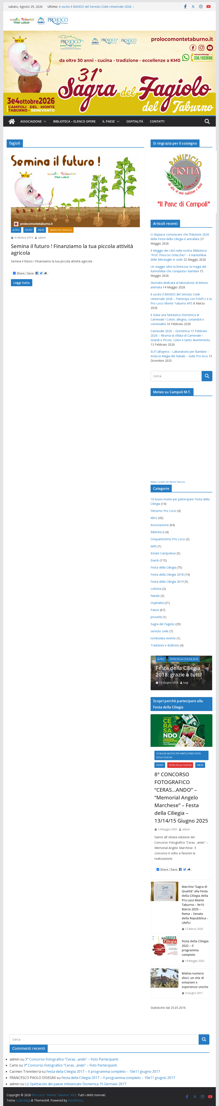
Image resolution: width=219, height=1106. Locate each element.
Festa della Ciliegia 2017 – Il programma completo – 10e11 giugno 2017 (103, 1071)
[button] (44, 121)
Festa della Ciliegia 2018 (167, 574)
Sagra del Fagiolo (61, 229)
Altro (16, 229)
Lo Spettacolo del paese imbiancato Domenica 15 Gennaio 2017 (75, 1084)
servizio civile (160, 631)
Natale (155, 596)
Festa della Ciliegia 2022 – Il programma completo (195, 948)
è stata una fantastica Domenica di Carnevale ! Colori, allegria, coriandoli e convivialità (177, 319)
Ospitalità (134, 121)
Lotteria (156, 589)
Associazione (31, 121)
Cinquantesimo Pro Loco (168, 539)
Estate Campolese (163, 553)
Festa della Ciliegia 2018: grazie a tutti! (179, 671)
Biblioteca (157, 532)
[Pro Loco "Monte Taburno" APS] (12, 121)
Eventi (28, 229)
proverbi (156, 617)
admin (42, 237)
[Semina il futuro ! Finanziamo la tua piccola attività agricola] (75, 191)
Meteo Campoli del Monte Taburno (168, 481)
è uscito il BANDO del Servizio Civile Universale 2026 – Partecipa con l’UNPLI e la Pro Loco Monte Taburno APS (98, 9)
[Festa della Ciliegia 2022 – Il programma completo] (164, 951)
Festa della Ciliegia (163, 567)
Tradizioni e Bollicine (165, 645)
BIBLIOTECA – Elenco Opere (74, 121)
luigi (185, 682)
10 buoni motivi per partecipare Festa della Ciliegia (178, 755)
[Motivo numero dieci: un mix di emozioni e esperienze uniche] (164, 983)
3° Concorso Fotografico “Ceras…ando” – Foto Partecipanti (71, 1059)
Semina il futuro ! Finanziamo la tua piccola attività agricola (72, 249)
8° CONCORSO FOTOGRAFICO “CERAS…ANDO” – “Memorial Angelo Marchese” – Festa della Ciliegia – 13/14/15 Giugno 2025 (181, 797)
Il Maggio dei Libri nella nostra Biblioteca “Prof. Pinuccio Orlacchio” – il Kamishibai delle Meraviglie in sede (179, 255)
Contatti (157, 121)
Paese (41, 229)
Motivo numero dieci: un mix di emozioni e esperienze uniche (195, 980)
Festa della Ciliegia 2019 (167, 581)
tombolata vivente (163, 638)
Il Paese (108, 121)
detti (154, 546)
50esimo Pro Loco (163, 511)
